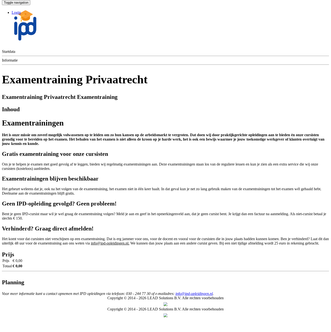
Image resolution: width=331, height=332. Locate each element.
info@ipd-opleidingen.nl (194, 294)
